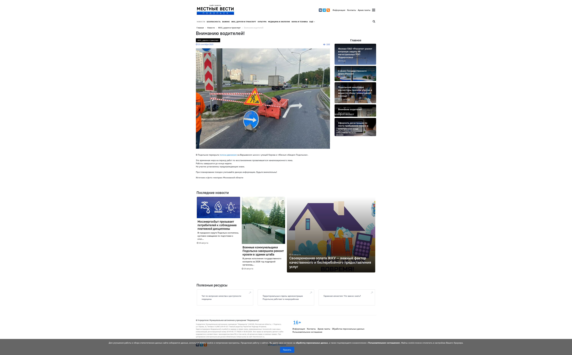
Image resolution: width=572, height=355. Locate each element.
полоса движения (228, 154)
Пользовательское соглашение (307, 332)
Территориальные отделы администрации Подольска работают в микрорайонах (283, 297)
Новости (201, 22)
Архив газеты (364, 10)
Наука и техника (300, 22)
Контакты (351, 10)
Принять (287, 349)
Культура (262, 22)
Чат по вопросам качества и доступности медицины (221, 297)
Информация (339, 10)
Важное (226, 22)
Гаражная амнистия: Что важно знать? (342, 296)
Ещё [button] (311, 22)
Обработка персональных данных (348, 328)
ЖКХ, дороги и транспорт (243, 22)
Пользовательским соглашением (384, 342)
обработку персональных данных (312, 342)
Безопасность (214, 22)
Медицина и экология (279, 22)
